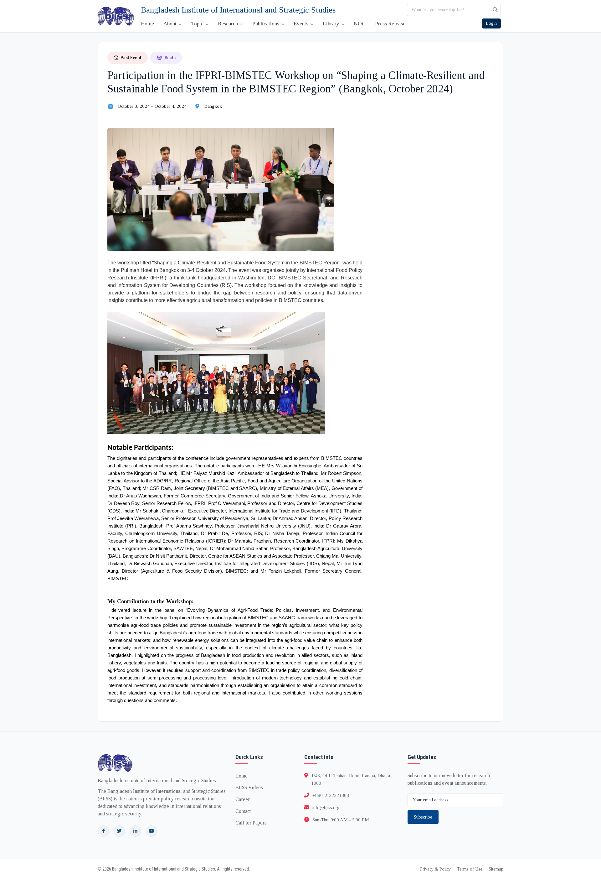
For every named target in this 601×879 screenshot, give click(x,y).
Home (147, 24)
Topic (198, 24)
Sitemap (496, 869)
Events (302, 24)
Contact (243, 811)
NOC (360, 24)
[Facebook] (103, 831)
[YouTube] (151, 831)
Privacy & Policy (435, 869)
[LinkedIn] (135, 831)
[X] (119, 831)
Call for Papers (251, 822)
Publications (266, 24)
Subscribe (423, 816)
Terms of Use (469, 869)
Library (332, 24)
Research (228, 24)
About (170, 24)
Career (242, 799)
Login (491, 23)
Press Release (390, 24)
